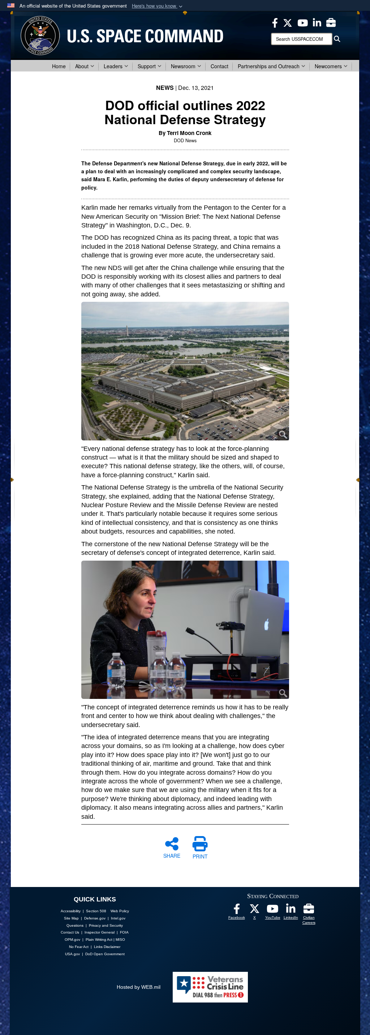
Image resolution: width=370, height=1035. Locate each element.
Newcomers (328, 66)
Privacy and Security (106, 925)
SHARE (171, 855)
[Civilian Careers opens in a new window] (331, 22)
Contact (219, 66)
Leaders (113, 66)
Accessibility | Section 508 (83, 911)
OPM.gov (72, 939)
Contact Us (70, 932)
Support (147, 66)
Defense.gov (95, 918)
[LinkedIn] (291, 911)
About (82, 66)
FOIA (124, 932)
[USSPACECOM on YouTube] (302, 22)
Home (59, 66)
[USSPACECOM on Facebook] (237, 911)
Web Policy (120, 911)
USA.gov (72, 954)
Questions (74, 925)
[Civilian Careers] (309, 911)
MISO (120, 939)
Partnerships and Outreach (269, 66)
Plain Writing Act (99, 939)
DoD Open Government (105, 954)
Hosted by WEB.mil (138, 987)
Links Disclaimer (107, 947)
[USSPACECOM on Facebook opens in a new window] (275, 22)
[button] (158, 6)
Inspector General (100, 932)
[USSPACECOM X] (287, 22)
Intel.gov (118, 918)
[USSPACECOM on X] (255, 911)
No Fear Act (79, 947)
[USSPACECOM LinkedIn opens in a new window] (317, 22)
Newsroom (183, 66)
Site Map (71, 918)
